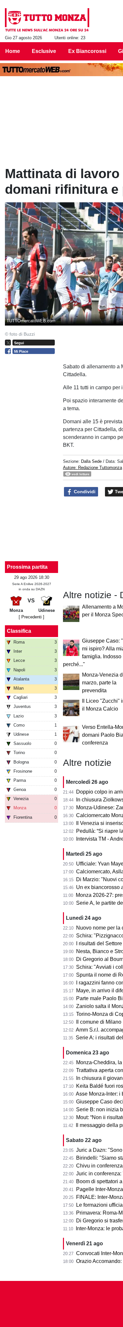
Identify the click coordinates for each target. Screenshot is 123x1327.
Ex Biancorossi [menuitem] (87, 51)
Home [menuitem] (12, 51)
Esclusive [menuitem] (44, 51)
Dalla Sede (91, 461)
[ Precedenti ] (31, 616)
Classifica (19, 631)
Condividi (83, 491)
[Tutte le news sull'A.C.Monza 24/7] (47, 20)
